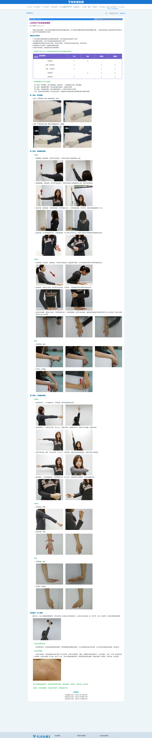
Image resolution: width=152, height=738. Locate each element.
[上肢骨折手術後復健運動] (47, 111)
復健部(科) (122, 13)
